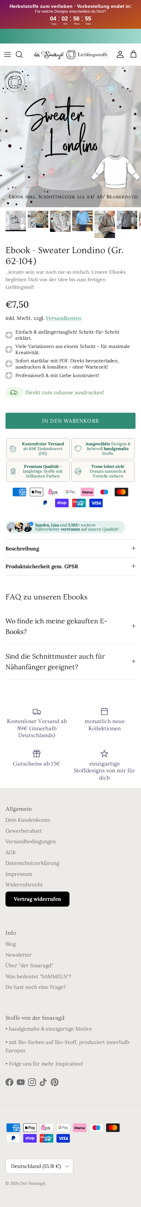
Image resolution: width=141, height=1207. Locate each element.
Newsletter (18, 954)
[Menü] (7, 54)
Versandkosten (63, 318)
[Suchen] (22, 54)
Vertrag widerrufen (37, 899)
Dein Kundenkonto (27, 820)
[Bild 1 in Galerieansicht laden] (70, 136)
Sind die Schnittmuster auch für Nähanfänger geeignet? (55, 661)
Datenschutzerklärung (32, 863)
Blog (10, 944)
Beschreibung (22, 548)
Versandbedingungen (30, 841)
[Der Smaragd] (70, 54)
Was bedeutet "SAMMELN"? (38, 976)
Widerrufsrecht (24, 884)
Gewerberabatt (23, 831)
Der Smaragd (32, 1183)
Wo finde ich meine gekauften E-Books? (56, 626)
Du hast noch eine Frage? (35, 987)
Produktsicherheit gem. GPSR (41, 566)
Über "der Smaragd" (29, 965)
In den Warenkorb (70, 421)
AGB (10, 852)
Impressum (18, 874)
